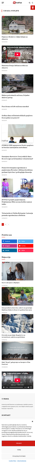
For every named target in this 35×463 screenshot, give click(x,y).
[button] (32, 421)
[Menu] (3, 3)
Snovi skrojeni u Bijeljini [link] (11, 283)
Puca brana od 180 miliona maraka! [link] (15, 106)
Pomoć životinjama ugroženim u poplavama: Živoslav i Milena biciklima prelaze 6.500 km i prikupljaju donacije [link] (17, 170)
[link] (33, 7)
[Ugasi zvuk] (28, 387)
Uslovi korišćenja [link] (21, 461)
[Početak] (4, 387)
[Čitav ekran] (31, 387)
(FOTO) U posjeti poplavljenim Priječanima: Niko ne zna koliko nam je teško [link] (17, 202)
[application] (17, 380)
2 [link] (5, 224)
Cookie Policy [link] (12, 461)
